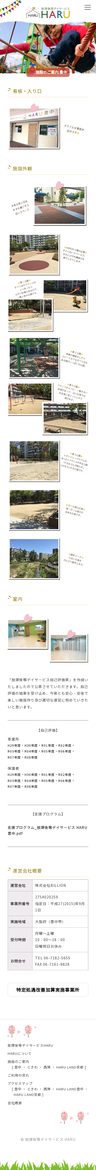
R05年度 (48, 751)
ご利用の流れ (18, 1075)
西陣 (47, 1067)
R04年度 (31, 751)
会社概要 (15, 1102)
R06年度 (64, 751)
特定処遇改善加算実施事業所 (48, 989)
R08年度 (31, 757)
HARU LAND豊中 (70, 1089)
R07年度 (14, 757)
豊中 (18, 1067)
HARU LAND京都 (70, 1067)
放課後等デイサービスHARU (30, 1045)
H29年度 (14, 745)
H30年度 (31, 745)
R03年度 (14, 751)
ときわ (32, 1067)
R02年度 (64, 745)
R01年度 (48, 745)
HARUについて (20, 1053)
